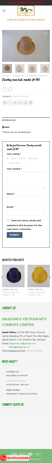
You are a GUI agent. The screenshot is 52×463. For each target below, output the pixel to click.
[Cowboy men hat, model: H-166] (13, 276)
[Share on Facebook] (10, 102)
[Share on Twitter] (15, 102)
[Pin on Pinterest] (25, 102)
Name (11, 194)
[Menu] (4, 10)
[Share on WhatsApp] (4, 102)
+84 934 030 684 (16, 381)
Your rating (14, 154)
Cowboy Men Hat (37, 76)
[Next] (45, 46)
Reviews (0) (9, 120)
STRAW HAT (18, 76)
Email (10, 207)
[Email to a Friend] (20, 102)
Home (5, 76)
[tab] (26, 120)
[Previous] (6, 46)
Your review (14, 169)
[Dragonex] (26, 10)
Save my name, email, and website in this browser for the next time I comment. (24, 224)
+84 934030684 (34, 351)
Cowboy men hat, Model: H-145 (36, 293)
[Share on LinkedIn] (30, 102)
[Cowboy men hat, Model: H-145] (38, 276)
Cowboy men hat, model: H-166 (10, 293)
